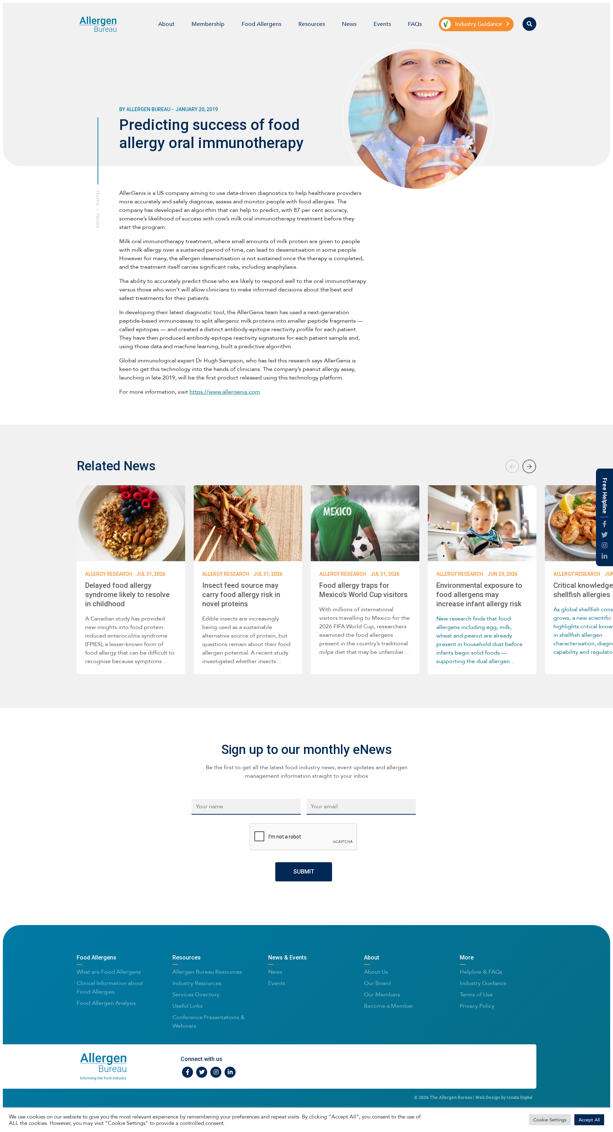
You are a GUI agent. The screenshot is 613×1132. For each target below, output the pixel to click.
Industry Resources (196, 983)
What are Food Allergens (109, 971)
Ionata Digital (519, 1097)
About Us (376, 971)
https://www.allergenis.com (224, 391)
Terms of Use (476, 994)
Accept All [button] (589, 1120)
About (166, 24)
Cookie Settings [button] (550, 1120)
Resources (311, 24)
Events (382, 24)
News (349, 24)
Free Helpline (604, 496)
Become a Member (388, 1006)
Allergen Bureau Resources (207, 971)
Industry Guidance (483, 983)
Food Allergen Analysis (106, 1003)
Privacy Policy (477, 1006)
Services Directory (196, 994)
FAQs (415, 24)
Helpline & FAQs (481, 971)
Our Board (377, 983)
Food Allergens (261, 24)
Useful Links (187, 1006)
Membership (208, 24)
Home (98, 198)
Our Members (382, 994)
